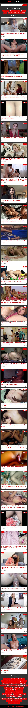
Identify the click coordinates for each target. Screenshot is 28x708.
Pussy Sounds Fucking (20, 683)
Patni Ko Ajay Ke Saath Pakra (14, 700)
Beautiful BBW (18, 689)
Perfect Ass (17, 10)
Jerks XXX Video (8, 687)
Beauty (5, 12)
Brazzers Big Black (19, 687)
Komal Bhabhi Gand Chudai (18, 679)
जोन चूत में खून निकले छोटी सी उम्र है (14, 696)
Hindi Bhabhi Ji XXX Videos (8, 681)
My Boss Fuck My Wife (14, 703)
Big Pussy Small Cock (7, 698)
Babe (11, 10)
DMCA (13, 706)
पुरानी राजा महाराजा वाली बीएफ (19, 694)
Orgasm (23, 12)
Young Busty (6, 679)
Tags (9, 706)
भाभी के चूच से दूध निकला (21, 681)
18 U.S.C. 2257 (20, 706)
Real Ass (10, 12)
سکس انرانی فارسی (7, 694)
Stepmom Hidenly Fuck (20, 698)
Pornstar (23, 10)
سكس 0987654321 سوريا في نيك (9, 685)
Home (5, 706)
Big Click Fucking (22, 685)
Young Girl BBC (10, 689)
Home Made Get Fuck (7, 683)
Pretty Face (17, 12)
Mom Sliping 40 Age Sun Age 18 (14, 692)
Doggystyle (6, 10)
